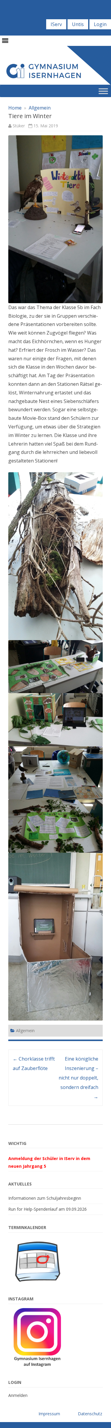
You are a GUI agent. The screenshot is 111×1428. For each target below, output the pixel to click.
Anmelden (18, 1395)
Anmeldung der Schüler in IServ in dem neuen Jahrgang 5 (49, 1162)
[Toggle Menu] (103, 91)
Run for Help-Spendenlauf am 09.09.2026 (47, 1209)
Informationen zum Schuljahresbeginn (44, 1198)
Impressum (49, 1413)
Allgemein (40, 108)
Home (15, 108)
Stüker (19, 125)
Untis (78, 24)
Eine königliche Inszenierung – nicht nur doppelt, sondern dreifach (78, 1078)
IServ (56, 24)
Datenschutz (90, 1413)
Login (100, 24)
